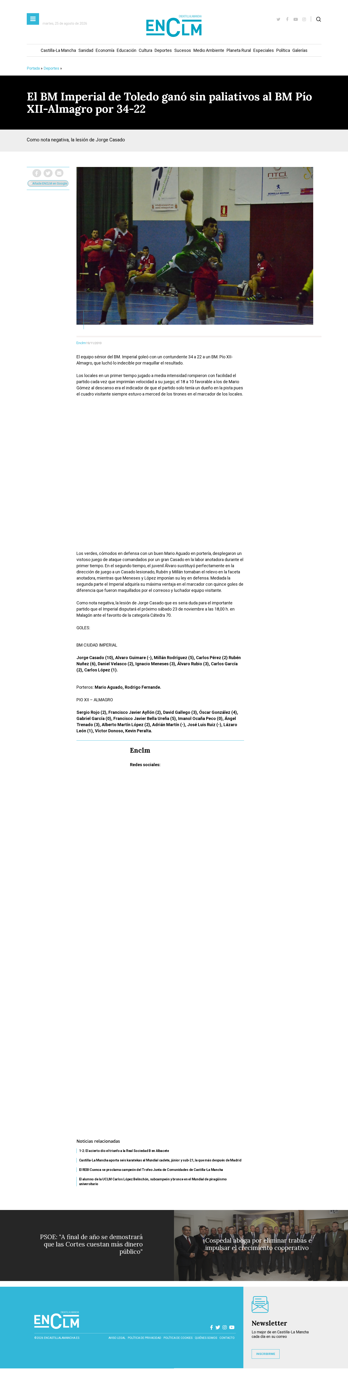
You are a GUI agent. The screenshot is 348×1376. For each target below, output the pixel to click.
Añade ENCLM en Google (49, 183)
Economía (105, 50)
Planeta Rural (239, 50)
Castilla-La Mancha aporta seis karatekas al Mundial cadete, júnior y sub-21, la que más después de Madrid (160, 1160)
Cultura (145, 50)
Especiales (263, 50)
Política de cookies (178, 1338)
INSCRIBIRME (265, 1354)
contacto (227, 1338)
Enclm (81, 343)
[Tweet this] (48, 173)
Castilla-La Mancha (58, 50)
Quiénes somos (206, 1338)
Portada (33, 68)
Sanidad (85, 50)
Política (283, 50)
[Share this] (36, 173)
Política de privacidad (144, 1338)
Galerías (300, 50)
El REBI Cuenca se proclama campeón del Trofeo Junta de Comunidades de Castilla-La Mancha (151, 1170)
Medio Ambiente (208, 50)
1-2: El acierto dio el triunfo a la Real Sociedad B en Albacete (124, 1151)
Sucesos (182, 50)
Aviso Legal (116, 1338)
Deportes (163, 50)
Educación (126, 50)
